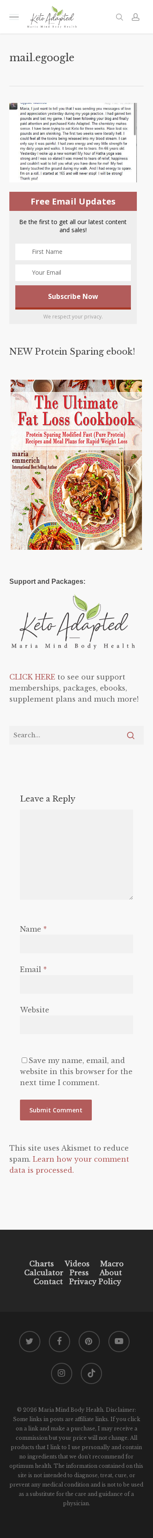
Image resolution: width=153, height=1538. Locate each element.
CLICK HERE (32, 677)
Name (33, 929)
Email (33, 969)
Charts (41, 1263)
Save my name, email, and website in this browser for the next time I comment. (76, 1071)
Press (79, 1272)
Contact (48, 1281)
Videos (77, 1263)
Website (34, 1010)
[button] (14, 16)
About (110, 1272)
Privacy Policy (94, 1281)
